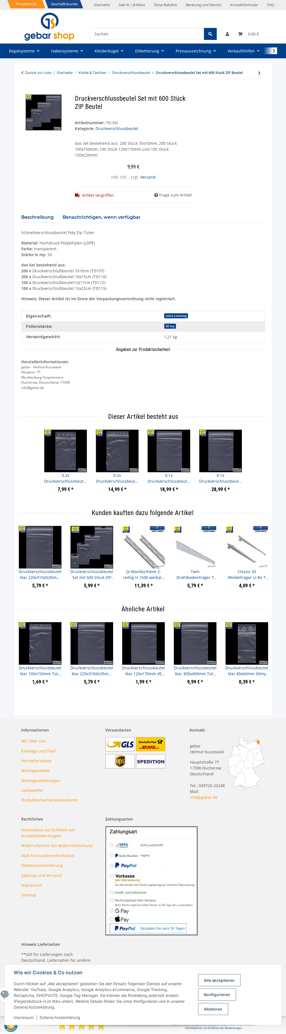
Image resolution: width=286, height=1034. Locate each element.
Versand (148, 177)
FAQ (270, 4)
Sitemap (29, 895)
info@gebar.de (204, 797)
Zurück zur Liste (38, 72)
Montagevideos (35, 770)
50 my (170, 326)
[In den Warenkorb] (25, 91)
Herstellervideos (36, 760)
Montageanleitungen (40, 780)
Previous (28, 561)
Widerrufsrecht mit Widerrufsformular (57, 845)
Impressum (24, 1017)
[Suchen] (210, 34)
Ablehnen (213, 1009)
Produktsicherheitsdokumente (49, 800)
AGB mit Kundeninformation (47, 855)
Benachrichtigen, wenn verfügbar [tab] (102, 217)
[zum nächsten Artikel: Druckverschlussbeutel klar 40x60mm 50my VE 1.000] (259, 73)
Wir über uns (33, 741)
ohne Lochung (176, 316)
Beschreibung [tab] (37, 217)
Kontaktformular (244, 4)
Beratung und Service (203, 4)
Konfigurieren (217, 994)
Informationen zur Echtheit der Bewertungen (213, 1028)
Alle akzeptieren (219, 980)
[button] (227, 34)
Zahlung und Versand (41, 875)
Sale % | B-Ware (132, 4)
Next (258, 561)
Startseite (102, 4)
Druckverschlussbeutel (117, 128)
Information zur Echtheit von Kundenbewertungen (48, 832)
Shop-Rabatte (165, 4)
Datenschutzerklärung (60, 1017)
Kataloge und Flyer (38, 751)
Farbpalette (32, 790)
